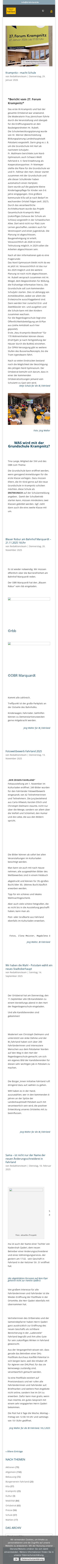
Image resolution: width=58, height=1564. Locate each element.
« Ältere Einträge (14, 1451)
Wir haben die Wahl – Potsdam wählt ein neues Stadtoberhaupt (29, 967)
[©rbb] (29, 627)
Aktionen (10, 1467)
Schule (9, 1514)
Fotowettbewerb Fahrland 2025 (24, 751)
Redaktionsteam (18, 76)
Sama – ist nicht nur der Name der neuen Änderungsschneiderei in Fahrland (25, 1158)
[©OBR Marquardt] (29, 671)
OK (16, 1559)
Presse (9, 1510)
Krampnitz (11, 1491)
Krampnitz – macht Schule (21, 72)
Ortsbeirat (11, 1505)
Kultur (9, 1495)
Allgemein (11, 1472)
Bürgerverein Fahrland (17, 1481)
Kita (8, 1486)
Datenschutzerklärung (32, 1559)
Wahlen (9, 1519)
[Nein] (54, 1549)
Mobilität (10, 1500)
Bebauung (11, 1476)
